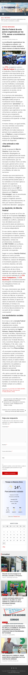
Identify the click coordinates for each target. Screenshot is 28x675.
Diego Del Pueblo (14, 577)
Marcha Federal (9, 69)
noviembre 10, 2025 (7, 660)
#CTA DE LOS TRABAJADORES (17, 388)
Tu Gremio (13, 671)
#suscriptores (16, 390)
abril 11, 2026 (5, 605)
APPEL (10, 605)
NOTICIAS (4, 26)
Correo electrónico (7, 451)
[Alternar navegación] (3, 14)
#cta (8, 388)
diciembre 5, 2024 (6, 39)
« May (3, 547)
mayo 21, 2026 (5, 577)
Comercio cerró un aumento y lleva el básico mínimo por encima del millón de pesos (13, 410)
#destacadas (5, 390)
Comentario (5, 426)
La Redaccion (14, 39)
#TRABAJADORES (6, 391)
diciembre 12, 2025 (6, 634)
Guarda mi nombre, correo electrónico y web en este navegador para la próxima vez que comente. (14, 467)
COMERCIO (5, 652)
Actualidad (6, 554)
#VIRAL (13, 391)
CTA (6, 67)
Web (3, 458)
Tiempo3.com (16, 516)
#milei (10, 390)
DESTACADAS (11, 26)
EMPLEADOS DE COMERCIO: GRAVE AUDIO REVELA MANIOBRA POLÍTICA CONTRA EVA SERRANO (13, 657)
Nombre (4, 444)
